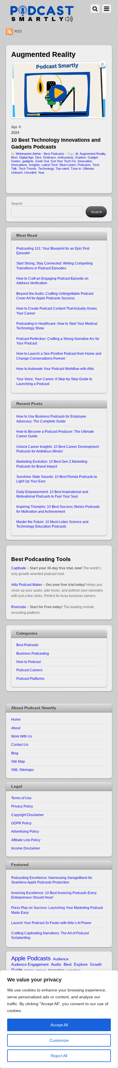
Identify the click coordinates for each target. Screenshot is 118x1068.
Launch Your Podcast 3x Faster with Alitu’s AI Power (51, 923)
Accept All (59, 1025)
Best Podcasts (54, 153)
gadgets (28, 161)
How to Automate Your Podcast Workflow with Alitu (55, 368)
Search (16, 203)
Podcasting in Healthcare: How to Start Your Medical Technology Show (56, 326)
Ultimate (88, 168)
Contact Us (19, 744)
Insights (34, 165)
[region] (59, 1019)
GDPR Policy (21, 823)
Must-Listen (68, 165)
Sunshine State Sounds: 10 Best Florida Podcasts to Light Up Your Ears (56, 479)
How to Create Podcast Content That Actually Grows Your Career (56, 310)
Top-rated (62, 168)
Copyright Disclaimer (27, 815)
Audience (60, 959)
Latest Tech (50, 165)
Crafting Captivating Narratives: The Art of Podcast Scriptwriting (50, 935)
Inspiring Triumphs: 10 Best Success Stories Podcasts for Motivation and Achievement (58, 509)
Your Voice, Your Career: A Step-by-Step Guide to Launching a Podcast (54, 381)
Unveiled (30, 172)
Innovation (85, 161)
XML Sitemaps (22, 770)
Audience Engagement (30, 964)
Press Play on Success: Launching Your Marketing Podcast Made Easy (57, 910)
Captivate (18, 568)
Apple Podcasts (31, 958)
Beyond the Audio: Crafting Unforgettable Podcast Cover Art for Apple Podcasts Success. (54, 296)
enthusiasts (66, 157)
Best (14, 157)
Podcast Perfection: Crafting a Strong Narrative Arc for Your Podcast (57, 341)
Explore (80, 157)
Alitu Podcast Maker (26, 584)
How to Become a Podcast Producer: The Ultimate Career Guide (55, 434)
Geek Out (42, 161)
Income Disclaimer (25, 848)
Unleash (17, 172)
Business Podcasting (32, 653)
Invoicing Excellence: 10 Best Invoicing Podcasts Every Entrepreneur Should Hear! (54, 895)
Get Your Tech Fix (63, 161)
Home (16, 719)
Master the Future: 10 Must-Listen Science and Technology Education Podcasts (52, 524)
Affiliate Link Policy (25, 840)
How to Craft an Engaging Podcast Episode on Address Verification (52, 280)
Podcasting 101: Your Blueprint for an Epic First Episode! (52, 251)
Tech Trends (27, 168)
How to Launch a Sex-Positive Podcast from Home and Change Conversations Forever (58, 356)
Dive (38, 157)
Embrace (49, 157)
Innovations (19, 165)
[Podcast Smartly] (42, 21)
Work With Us (21, 736)
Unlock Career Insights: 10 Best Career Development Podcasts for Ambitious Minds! (57, 449)
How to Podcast (28, 662)
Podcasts (84, 165)
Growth (96, 964)
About (15, 728)
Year (41, 172)
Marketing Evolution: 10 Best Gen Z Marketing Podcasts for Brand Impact (51, 464)
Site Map (18, 761)
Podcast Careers (29, 670)
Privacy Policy (22, 806)
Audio (56, 964)
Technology (46, 168)
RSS (18, 31)
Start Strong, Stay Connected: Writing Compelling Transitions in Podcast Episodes (54, 265)
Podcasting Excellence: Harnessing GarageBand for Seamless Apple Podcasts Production (51, 880)
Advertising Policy (25, 831)
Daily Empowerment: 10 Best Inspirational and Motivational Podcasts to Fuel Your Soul (52, 494)
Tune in (76, 168)
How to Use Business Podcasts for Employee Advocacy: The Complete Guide (51, 418)
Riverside (18, 607)
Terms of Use (21, 798)
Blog (14, 753)
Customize (59, 1040)
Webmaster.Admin (28, 153)
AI (76, 153)
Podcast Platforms (30, 678)
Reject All (59, 1055)
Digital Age (26, 157)
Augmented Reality (92, 153)
